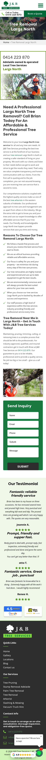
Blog (5, 663)
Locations (8, 659)
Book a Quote (35, 13)
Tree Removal (10, 694)
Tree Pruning (10, 682)
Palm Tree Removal (13, 690)
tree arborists (16, 200)
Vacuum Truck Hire (13, 706)
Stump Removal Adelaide (16, 686)
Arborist (7, 698)
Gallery (7, 655)
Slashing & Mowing (13, 702)
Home (6, 651)
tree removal (16, 155)
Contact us (9, 667)
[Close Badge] (35, 752)
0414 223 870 (13, 15)
